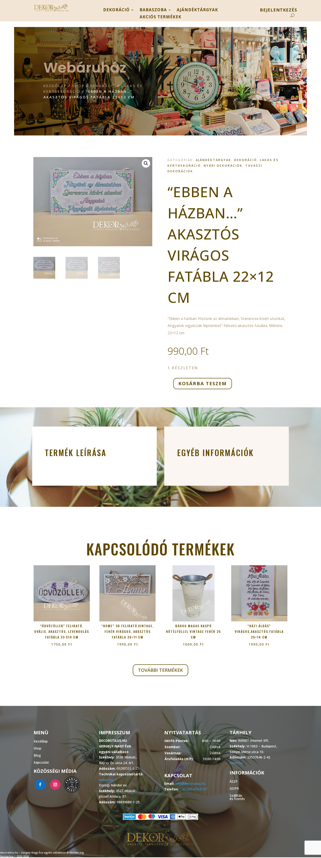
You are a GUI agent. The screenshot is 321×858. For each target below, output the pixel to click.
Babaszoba (153, 10)
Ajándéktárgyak (197, 10)
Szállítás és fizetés (237, 796)
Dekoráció (116, 10)
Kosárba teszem (202, 383)
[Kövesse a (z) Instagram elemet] (55, 784)
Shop (78, 85)
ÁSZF (234, 781)
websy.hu (106, 779)
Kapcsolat (41, 762)
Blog (37, 755)
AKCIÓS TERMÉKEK (160, 17)
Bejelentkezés (278, 10)
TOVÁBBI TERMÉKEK (160, 670)
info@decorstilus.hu (190, 783)
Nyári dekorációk (223, 165)
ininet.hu (236, 763)
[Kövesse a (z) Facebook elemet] (40, 784)
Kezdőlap (55, 85)
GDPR (234, 788)
